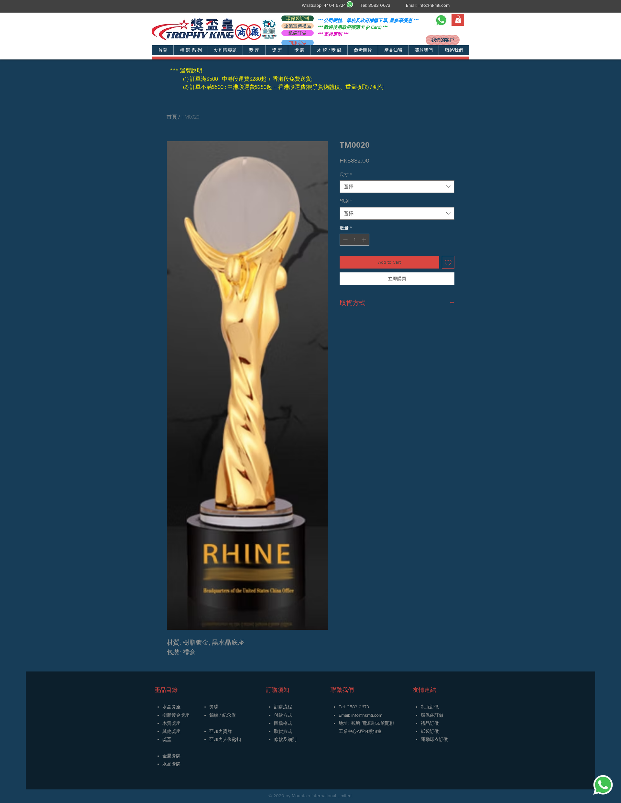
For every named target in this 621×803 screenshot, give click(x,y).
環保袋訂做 (432, 715)
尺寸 (346, 174)
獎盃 (166, 739)
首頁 (172, 117)
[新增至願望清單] (448, 262)
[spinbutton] (354, 239)
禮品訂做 (430, 723)
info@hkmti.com (434, 5)
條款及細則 (285, 739)
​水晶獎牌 (171, 763)
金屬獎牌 (171, 755)
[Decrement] (345, 239)
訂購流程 (283, 706)
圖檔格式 (283, 723)
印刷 (346, 201)
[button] (190, 50)
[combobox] (397, 186)
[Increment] (364, 239)
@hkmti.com (370, 715)
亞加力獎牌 (220, 731)
